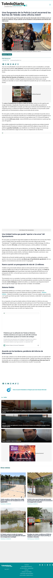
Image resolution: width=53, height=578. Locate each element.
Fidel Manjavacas (6, 58)
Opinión (3, 439)
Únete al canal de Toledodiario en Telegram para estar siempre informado (29, 389)
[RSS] (52, 564)
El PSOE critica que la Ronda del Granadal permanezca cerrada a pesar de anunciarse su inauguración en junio (39, 500)
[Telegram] (47, 564)
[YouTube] (49, 564)
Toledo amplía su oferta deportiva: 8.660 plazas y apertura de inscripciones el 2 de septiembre (12, 500)
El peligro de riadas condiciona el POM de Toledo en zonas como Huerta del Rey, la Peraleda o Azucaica (39, 535)
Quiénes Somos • (29, 575)
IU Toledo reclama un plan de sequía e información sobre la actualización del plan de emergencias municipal (13, 535)
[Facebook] (39, 564)
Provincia (4, 423)
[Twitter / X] (44, 564)
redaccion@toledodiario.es (26, 566)
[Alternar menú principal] (50, 4)
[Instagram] (42, 564)
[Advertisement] (26, 374)
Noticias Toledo (6, 54)
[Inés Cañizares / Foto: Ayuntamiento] (26, 180)
